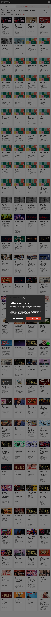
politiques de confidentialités (24, 313)
